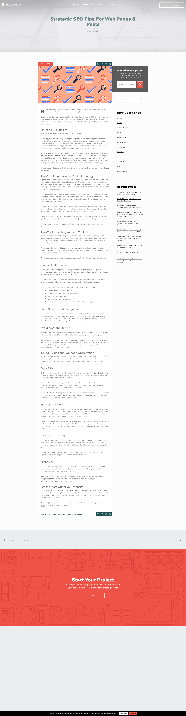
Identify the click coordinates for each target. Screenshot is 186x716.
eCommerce (121, 147)
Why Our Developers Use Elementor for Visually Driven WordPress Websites (129, 261)
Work (75, 5)
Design (119, 133)
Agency (119, 118)
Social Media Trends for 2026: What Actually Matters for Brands (129, 193)
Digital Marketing (122, 142)
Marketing (120, 152)
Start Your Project (172, 5)
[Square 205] (12, 4)
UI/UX (119, 166)
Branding (120, 123)
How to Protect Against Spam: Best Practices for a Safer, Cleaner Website (130, 231)
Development (121, 137)
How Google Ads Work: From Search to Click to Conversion (129, 246)
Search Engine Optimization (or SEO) (81, 117)
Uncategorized (122, 171)
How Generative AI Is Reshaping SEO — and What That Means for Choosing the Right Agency (130, 214)
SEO (118, 157)
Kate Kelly (94, 31)
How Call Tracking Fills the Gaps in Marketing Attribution (129, 200)
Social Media (121, 162)
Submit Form (140, 84)
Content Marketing (123, 128)
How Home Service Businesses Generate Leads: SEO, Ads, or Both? (129, 207)
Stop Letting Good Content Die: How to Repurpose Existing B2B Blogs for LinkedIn (129, 239)
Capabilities (88, 5)
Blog (100, 5)
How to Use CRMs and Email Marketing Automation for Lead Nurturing (127, 223)
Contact (110, 5)
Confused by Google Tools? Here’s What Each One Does (129, 253)
